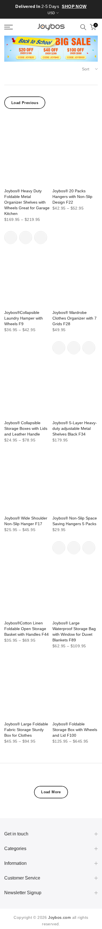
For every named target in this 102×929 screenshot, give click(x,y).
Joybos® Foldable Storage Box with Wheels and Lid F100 (74, 730)
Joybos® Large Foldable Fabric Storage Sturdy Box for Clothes (26, 730)
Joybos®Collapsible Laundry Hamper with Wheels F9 (23, 318)
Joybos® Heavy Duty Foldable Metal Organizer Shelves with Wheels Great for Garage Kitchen (27, 202)
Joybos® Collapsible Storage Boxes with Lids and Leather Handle (25, 428)
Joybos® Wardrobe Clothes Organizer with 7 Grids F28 (74, 318)
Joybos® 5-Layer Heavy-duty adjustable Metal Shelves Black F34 (74, 428)
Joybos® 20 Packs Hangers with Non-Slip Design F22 (72, 196)
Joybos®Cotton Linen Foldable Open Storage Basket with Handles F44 (26, 629)
